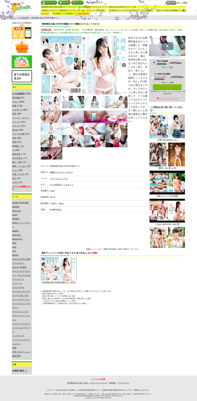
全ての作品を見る (22, 76)
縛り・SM (16, 162)
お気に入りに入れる (168, 98)
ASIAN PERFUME (20, 202)
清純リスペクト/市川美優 (167, 195)
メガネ (15, 182)
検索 (173, 3)
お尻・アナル (18, 174)
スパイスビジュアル (21, 303)
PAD (14, 242)
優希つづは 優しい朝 (167, 167)
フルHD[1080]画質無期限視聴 (162, 76)
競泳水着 (16, 154)
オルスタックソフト (21, 291)
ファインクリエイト (21, 323)
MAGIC (15, 230)
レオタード (17, 109)
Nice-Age (16, 234)
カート (66, 3)
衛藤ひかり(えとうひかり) (61, 172)
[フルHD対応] (23, 17)
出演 (44, 171)
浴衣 (14, 137)
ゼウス (15, 307)
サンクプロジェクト (21, 299)
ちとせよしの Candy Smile (167, 252)
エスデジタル (18, 287)
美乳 (14, 141)
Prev (44, 65)
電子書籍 (16, 97)
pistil (14, 247)
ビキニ (15, 101)
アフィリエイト (124, 383)
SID (14, 251)
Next (124, 65)
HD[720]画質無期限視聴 (162, 62)
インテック (17, 283)
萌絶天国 (16, 355)
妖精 (14, 347)
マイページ (51, 3)
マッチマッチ (18, 335)
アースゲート (18, 279)
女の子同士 (17, 158)
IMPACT (16, 218)
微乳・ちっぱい (19, 166)
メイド (15, 170)
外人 (14, 178)
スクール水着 (18, 133)
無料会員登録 (84, 13)
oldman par (17, 238)
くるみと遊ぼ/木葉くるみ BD (167, 224)
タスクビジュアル (20, 311)
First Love (16, 210)
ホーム (13, 17)
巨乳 (14, 113)
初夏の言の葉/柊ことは (167, 139)
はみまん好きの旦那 (21, 259)
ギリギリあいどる (20, 295)
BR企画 (15, 206)
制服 (14, 105)
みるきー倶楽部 (19, 267)
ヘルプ (79, 3)
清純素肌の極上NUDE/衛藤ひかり (56, 282)
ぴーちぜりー (18, 263)
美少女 (15, 129)
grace (14, 214)
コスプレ (16, 125)
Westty (15, 255)
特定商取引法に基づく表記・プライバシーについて (87, 383)
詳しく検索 (182, 2)
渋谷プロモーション (21, 351)
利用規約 (112, 383)
